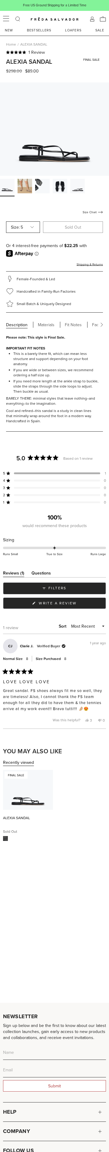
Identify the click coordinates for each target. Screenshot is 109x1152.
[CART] (103, 19)
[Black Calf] (5, 838)
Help (10, 1112)
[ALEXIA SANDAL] (28, 790)
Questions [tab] (41, 574)
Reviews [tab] (13, 574)
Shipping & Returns (90, 264)
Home (11, 44)
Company (16, 1131)
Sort (63, 626)
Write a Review (67, 604)
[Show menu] (6, 19)
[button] (54, 52)
